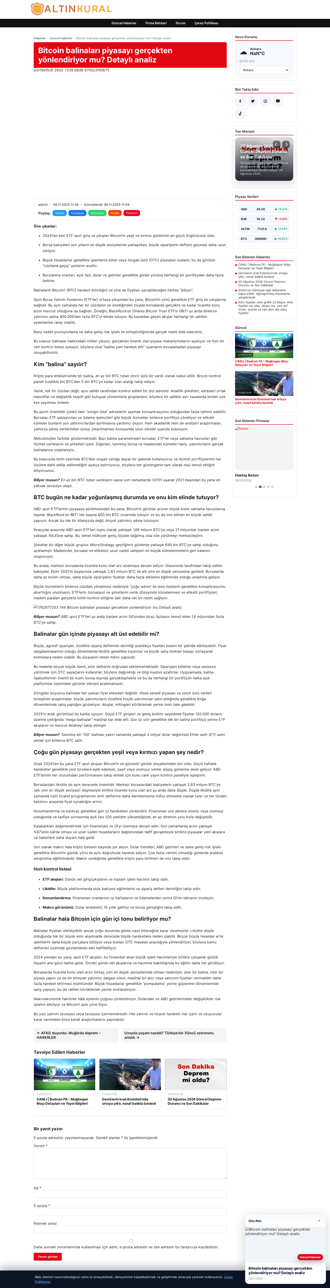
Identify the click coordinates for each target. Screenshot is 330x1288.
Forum (181, 23)
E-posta (42, 1205)
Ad (37, 1188)
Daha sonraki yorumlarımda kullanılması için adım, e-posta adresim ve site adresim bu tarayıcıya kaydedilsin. (126, 1247)
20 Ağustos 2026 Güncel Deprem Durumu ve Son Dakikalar (261, 283)
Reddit (115, 213)
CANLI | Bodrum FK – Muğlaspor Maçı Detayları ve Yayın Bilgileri (264, 266)
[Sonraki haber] (286, 144)
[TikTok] (240, 114)
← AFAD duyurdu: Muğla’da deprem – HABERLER (69, 1035)
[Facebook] (240, 101)
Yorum (41, 1146)
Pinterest (131, 213)
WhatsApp (97, 213)
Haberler (40, 38)
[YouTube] (278, 101)
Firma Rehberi (156, 23)
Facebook (77, 213)
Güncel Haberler (124, 23)
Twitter (59, 213)
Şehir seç (247, 61)
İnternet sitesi (45, 1223)
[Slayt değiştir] (256, 487)
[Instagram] (265, 101)
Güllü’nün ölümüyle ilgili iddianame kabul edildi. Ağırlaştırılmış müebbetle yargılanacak (264, 293)
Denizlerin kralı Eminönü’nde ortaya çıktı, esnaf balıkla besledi (262, 274)
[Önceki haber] (276, 144)
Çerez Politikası (206, 23)
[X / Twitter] (253, 101)
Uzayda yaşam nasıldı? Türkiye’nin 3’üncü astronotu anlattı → (169, 1035)
